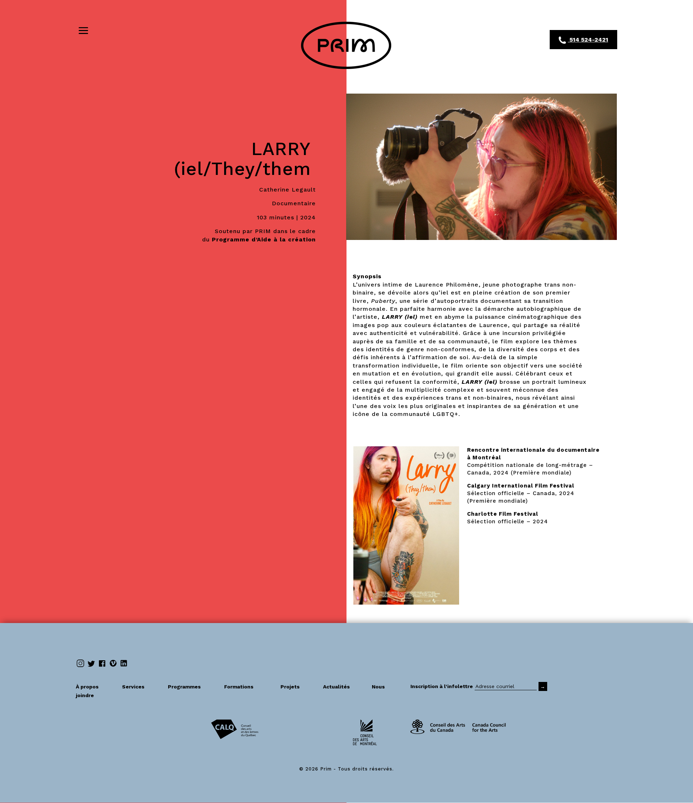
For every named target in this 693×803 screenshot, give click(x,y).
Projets (297, 687)
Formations (238, 687)
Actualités (343, 687)
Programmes (191, 687)
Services (140, 687)
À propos (94, 687)
